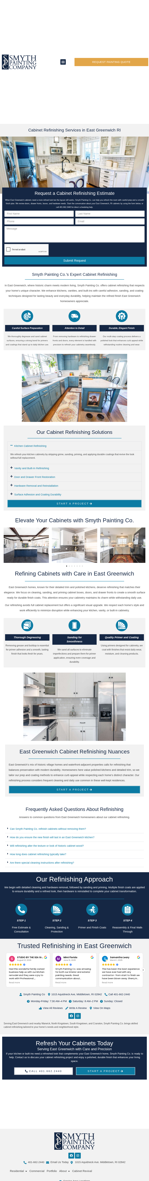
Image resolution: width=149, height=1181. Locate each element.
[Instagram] (78, 1016)
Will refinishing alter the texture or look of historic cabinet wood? (47, 845)
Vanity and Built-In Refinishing (31, 468)
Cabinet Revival (82, 1171)
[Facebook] (71, 1016)
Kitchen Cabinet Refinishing (30, 445)
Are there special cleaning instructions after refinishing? (42, 862)
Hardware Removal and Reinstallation (36, 485)
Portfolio (52, 1171)
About (63, 1171)
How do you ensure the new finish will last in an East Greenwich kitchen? (52, 837)
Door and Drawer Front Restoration (34, 477)
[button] (63, 62)
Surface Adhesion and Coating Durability (37, 494)
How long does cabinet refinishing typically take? (38, 854)
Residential (17, 1171)
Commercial (36, 1171)
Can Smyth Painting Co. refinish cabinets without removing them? (48, 828)
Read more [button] (14, 982)
